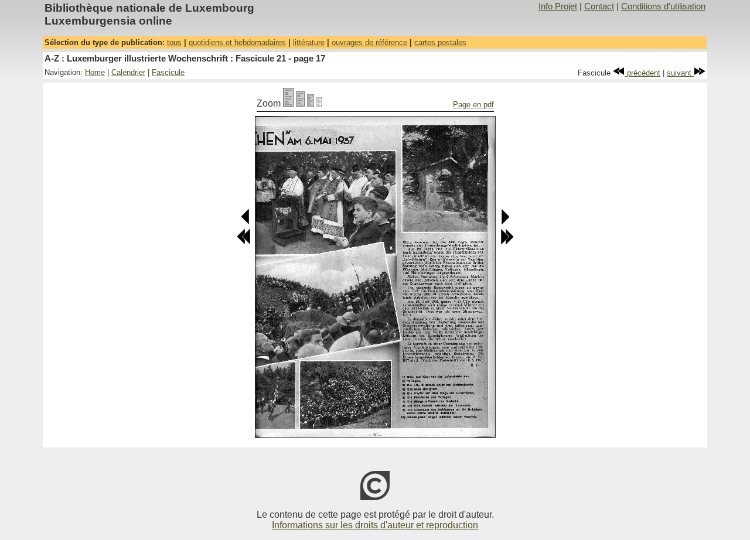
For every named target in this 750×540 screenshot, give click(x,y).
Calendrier (128, 72)
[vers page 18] (505, 222)
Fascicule (168, 72)
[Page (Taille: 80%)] (300, 103)
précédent (642, 73)
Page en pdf (473, 104)
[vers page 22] (507, 242)
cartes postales (440, 42)
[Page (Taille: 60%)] (310, 103)
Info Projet (557, 6)
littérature (309, 42)
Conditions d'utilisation (663, 6)
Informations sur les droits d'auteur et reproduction (375, 525)
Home (95, 72)
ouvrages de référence (369, 42)
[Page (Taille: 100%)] (288, 103)
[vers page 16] (246, 222)
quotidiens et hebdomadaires (237, 42)
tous (174, 42)
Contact (599, 6)
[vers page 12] (244, 242)
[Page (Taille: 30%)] (319, 103)
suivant (680, 73)
